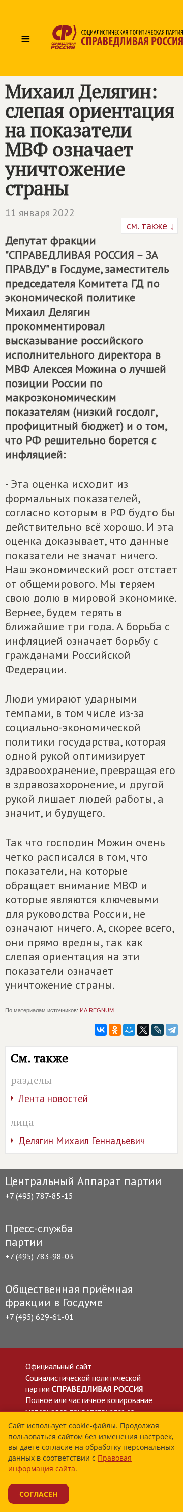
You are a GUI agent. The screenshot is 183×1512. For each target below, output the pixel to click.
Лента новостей (53, 1098)
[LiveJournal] (157, 1030)
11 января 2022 (40, 212)
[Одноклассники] (115, 1030)
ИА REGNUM (97, 1010)
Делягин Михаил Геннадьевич (81, 1141)
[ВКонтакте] (101, 1030)
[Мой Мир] (129, 1030)
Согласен (38, 1494)
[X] (143, 1030)
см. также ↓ (149, 225)
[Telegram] (172, 1030)
